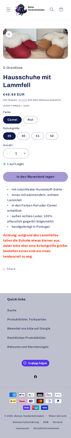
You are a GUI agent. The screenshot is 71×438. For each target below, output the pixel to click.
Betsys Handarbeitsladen (29, 416)
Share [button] (11, 268)
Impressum (22, 428)
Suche (11, 310)
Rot (30, 119)
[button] (8, 9)
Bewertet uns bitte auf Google (28, 328)
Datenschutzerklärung (26, 422)
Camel (12, 119)
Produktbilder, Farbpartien (26, 319)
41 (38, 135)
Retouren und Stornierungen (28, 346)
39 (9, 135)
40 (23, 135)
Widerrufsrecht (58, 416)
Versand (22, 100)
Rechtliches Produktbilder (26, 337)
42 (52, 135)
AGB (46, 422)
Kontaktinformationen (46, 428)
